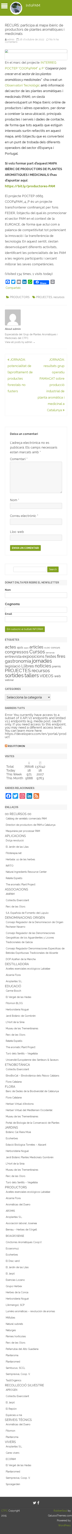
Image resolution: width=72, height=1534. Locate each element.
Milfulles (10, 1317)
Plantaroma (12, 1355)
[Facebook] (38, 1503)
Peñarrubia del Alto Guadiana (22, 1349)
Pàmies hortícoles (16, 1336)
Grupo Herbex (14, 1286)
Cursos (37, 651)
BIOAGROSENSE (15, 1235)
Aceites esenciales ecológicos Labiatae (28, 968)
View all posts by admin (20, 342)
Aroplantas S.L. (14, 981)
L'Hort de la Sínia (15, 1022)
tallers (31, 675)
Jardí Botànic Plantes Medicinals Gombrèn (29, 1157)
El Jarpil (10, 1273)
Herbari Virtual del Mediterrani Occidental (29, 1110)
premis (56, 666)
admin (10, 39)
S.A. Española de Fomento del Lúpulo (27, 912)
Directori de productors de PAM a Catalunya (30, 824)
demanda (50, 653)
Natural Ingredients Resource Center (26, 871)
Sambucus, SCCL (15, 1368)
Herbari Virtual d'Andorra (20, 1103)
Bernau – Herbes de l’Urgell (21, 1229)
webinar (9, 680)
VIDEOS (46, 676)
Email (8, 614)
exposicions (33, 656)
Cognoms (12, 604)
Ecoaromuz (12, 1248)
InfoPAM (33, 5)
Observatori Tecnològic (22, 85)
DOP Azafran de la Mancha (21, 959)
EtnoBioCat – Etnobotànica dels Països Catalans (32, 1075)
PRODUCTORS (20, 297)
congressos (16, 651)
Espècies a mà (14, 1415)
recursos (58, 297)
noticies (43, 665)
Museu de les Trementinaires (22, 1028)
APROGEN (11, 1389)
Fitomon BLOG (14, 1003)
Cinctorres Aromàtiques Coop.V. (24, 1242)
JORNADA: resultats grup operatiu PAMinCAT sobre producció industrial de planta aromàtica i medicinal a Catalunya (51, 385)
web (57, 676)
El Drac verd (13, 1261)
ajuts (20, 647)
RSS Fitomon (16, 746)
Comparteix (13, 288)
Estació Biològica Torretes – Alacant (26, 1144)
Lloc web (17, 532)
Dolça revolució (15, 840)
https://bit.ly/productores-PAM (30, 186)
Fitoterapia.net (13, 853)
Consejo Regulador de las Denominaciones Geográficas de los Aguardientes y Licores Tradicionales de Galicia (30, 938)
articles (36, 647)
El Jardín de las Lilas (17, 846)
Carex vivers (12, 1452)
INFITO (9, 865)
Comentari (19, 459)
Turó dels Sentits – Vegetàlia (22, 1053)
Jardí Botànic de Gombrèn (21, 1015)
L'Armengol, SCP (15, 1305)
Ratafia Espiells (14, 878)
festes (50, 656)
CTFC (4, 1510)
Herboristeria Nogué (17, 1009)
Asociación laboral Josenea (21, 1223)
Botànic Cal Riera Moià (18, 1132)
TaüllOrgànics (13, 1380)
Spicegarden (13, 1484)
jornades (42, 661)
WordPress (64, 1525)
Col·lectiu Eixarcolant (17, 900)
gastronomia (18, 661)
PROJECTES (44, 297)
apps (26, 648)
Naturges (11, 1330)
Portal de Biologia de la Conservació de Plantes (32, 1122)
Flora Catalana (14, 1081)
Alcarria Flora (13, 975)
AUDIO (47, 648)
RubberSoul (60, 1510)
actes (10, 647)
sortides (14, 675)
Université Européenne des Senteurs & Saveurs (32, 1059)
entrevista (13, 656)
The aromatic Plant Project (20, 884)
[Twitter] (34, 1503)
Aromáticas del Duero (18, 1204)
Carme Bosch (13, 990)
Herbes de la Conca (17, 1292)
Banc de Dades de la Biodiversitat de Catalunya (32, 1091)
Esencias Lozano (15, 1280)
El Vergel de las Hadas (18, 997)
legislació (12, 666)
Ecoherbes (12, 1138)
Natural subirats (14, 1324)
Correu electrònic (24, 516)
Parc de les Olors (15, 906)
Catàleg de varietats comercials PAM (26, 818)
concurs (55, 647)
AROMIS (10, 1210)
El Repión (11, 1408)
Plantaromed (13, 1361)
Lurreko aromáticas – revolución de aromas (30, 1311)
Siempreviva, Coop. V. (18, 1374)
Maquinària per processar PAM (23, 831)
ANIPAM (10, 894)
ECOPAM (11, 1459)
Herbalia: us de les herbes (20, 859)
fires (61, 656)
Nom (14, 500)
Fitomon (10, 1430)
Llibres (27, 666)
